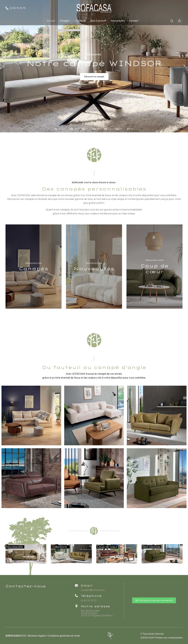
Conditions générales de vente (64, 635)
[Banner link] (33, 266)
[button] (3, 66)
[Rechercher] (172, 21)
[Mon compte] (179, 21)
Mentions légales (37, 635)
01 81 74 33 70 (18, 8)
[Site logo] (94, 7)
